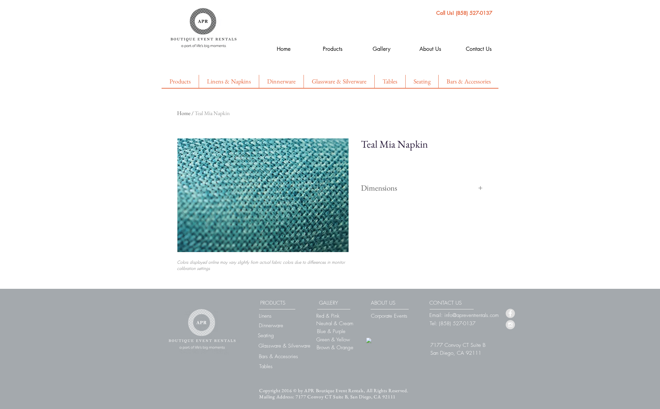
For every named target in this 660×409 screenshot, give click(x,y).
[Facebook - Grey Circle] (510, 313)
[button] (457, 345)
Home (183, 113)
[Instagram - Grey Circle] (510, 324)
